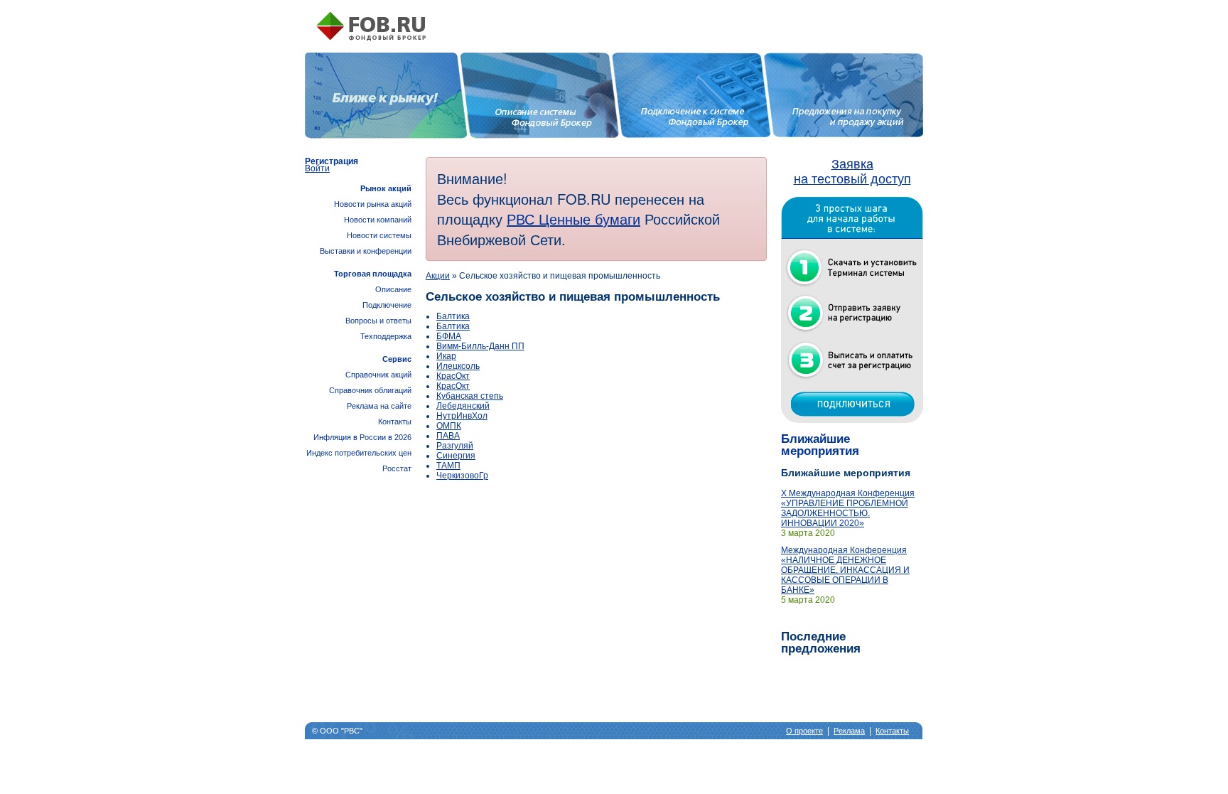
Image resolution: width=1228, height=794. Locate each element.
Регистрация (331, 161)
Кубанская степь (469, 396)
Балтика (453, 316)
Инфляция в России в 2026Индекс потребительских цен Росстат (358, 453)
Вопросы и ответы (378, 320)
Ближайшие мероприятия (820, 445)
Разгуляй (454, 446)
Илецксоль (458, 366)
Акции (438, 276)
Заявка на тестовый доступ (852, 171)
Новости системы (379, 235)
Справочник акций (378, 374)
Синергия (455, 456)
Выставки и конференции (365, 251)
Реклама (849, 730)
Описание (393, 289)
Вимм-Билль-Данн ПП (480, 346)
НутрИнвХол (462, 416)
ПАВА (448, 436)
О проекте (804, 730)
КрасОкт (453, 376)
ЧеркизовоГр (462, 476)
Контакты (394, 421)
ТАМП (448, 466)
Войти (317, 168)
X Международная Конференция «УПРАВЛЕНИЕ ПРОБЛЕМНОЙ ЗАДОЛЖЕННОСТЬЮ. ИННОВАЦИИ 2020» (848, 508)
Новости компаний (377, 219)
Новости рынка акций (372, 204)
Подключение (386, 305)
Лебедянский (463, 406)
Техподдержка (385, 336)
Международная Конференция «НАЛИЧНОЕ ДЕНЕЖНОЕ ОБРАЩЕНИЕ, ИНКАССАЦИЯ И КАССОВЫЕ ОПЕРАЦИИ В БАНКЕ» (845, 570)
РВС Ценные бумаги (573, 218)
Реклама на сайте (379, 406)
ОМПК (448, 426)
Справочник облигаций (370, 390)
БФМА (448, 336)
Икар (446, 356)
